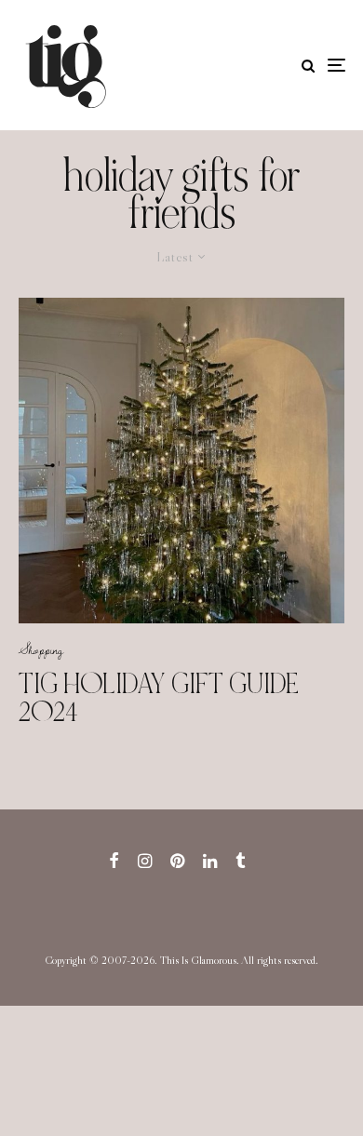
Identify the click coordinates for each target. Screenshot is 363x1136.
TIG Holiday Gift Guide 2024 (159, 698)
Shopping (41, 649)
